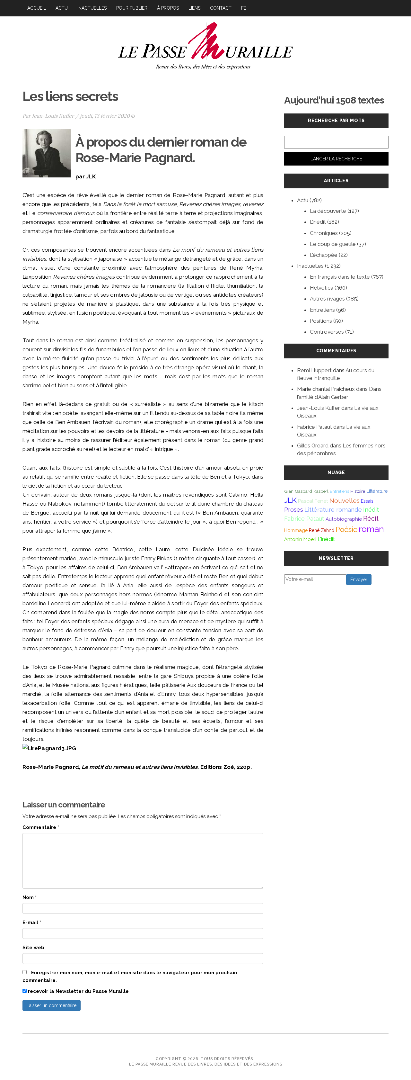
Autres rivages (327, 298)
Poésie (346, 529)
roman (371, 529)
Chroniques (324, 233)
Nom (29, 897)
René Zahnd (321, 530)
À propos (168, 8)
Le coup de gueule (333, 244)
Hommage (296, 530)
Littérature (377, 491)
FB (244, 8)
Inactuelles (92, 8)
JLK (290, 500)
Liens (194, 8)
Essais (367, 501)
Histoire (357, 491)
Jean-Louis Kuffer (53, 116)
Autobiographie (344, 519)
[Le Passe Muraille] (205, 45)
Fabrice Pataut (304, 518)
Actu (62, 8)
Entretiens (322, 310)
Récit (371, 518)
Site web (33, 947)
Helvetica (321, 287)
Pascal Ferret (313, 501)
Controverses (327, 331)
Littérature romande (333, 509)
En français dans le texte (340, 277)
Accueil (36, 8)
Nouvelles (344, 500)
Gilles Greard (312, 445)
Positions (321, 321)
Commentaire (40, 827)
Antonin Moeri (300, 539)
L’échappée (323, 255)
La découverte (328, 211)
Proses (293, 509)
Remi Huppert (314, 370)
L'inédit (326, 539)
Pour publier (131, 8)
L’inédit (318, 222)
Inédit (371, 509)
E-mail (31, 922)
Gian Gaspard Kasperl (306, 491)
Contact (221, 8)
